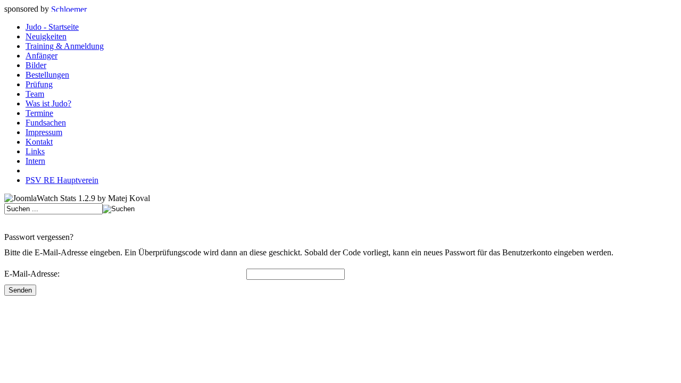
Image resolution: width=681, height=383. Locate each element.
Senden (20, 290)
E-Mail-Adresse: (32, 273)
